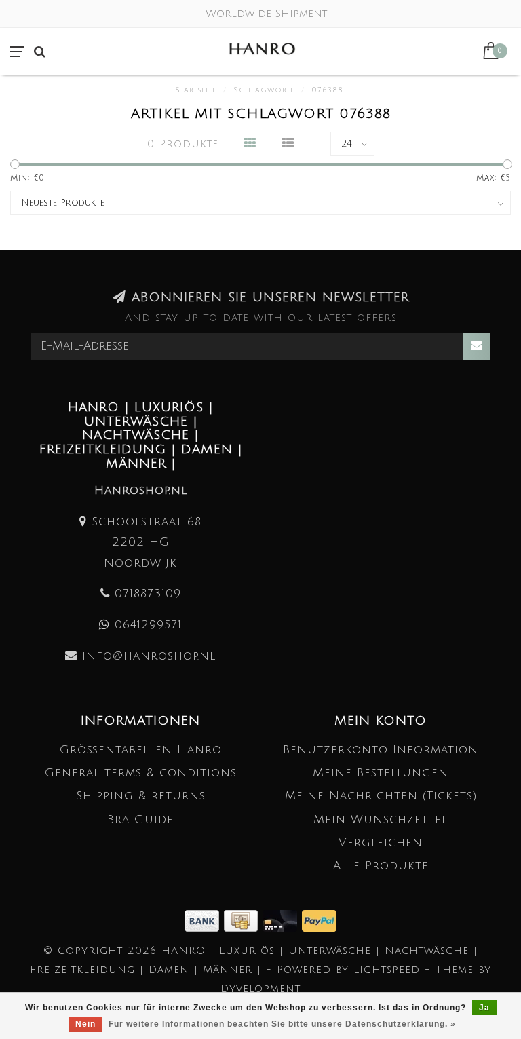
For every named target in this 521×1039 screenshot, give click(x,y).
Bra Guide (140, 819)
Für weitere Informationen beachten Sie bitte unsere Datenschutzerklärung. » (282, 1024)
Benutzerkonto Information (380, 749)
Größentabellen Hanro (141, 749)
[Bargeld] (243, 919)
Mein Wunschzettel (380, 819)
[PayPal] (319, 919)
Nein (85, 1024)
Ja (484, 1008)
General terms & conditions (141, 772)
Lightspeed (386, 969)
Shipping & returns (141, 795)
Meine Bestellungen (380, 772)
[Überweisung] (204, 919)
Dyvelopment (260, 988)
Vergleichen (381, 842)
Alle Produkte (381, 865)
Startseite (195, 90)
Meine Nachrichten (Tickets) (381, 795)
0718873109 (148, 593)
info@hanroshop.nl (149, 655)
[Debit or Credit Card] (282, 919)
